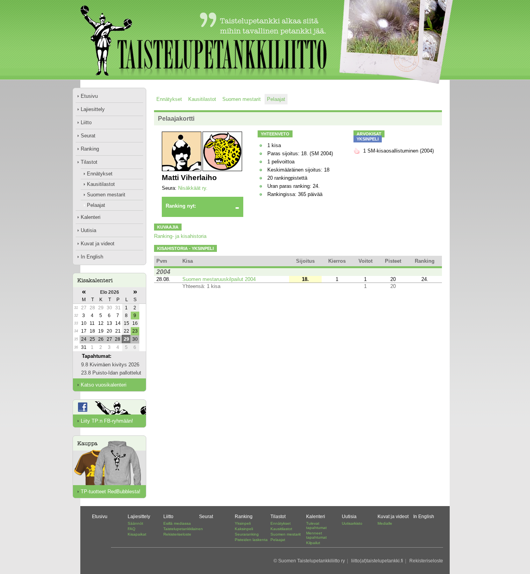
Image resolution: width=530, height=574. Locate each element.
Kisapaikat (137, 534)
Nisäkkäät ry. (193, 188)
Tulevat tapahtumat (316, 525)
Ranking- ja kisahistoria (180, 236)
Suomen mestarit (106, 195)
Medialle (385, 523)
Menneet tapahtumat (316, 535)
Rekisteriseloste (177, 534)
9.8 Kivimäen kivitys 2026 (110, 365)
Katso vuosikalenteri (103, 385)
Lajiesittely (93, 109)
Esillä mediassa (177, 523)
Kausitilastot (101, 184)
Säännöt (135, 523)
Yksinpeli (243, 523)
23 (135, 331)
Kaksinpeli (244, 529)
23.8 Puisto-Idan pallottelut (111, 373)
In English (92, 257)
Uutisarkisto (352, 523)
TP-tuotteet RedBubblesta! (110, 491)
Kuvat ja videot (97, 243)
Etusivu (89, 96)
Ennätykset (100, 174)
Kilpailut (313, 543)
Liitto (86, 122)
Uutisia (88, 230)
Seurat (88, 136)
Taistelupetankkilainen (183, 529)
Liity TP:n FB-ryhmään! (107, 421)
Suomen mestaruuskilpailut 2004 (219, 279)
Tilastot (89, 162)
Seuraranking (247, 534)
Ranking (90, 149)
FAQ (131, 529)
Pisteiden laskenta (251, 540)
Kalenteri (90, 217)
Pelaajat (96, 205)
